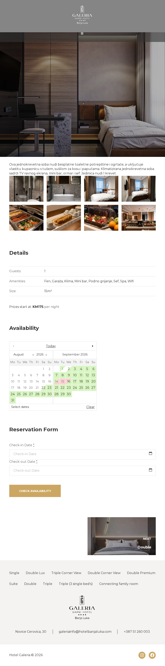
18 (81, 381)
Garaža (57, 281)
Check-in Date (21, 445)
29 (43, 394)
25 (19, 394)
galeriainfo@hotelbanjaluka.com (85, 632)
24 (13, 394)
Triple (47, 584)
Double (30, 584)
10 (75, 375)
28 (37, 394)
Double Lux (35, 573)
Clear (90, 407)
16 (68, 381)
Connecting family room (118, 584)
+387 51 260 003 (137, 632)
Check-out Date (23, 462)
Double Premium (141, 573)
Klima (68, 281)
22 (43, 388)
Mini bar (80, 281)
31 (12, 400)
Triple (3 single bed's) (76, 584)
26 (25, 394)
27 (31, 394)
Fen (47, 281)
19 (87, 381)
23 (49, 388)
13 (93, 375)
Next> (83, 346)
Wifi (131, 281)
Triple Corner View (66, 573)
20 (93, 381)
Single (14, 573)
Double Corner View (104, 573)
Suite (13, 584)
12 (87, 375)
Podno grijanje (100, 281)
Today (51, 346)
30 (49, 394)
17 (74, 381)
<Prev (22, 346)
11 (81, 375)
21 (56, 388)
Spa (123, 281)
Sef (116, 281)
